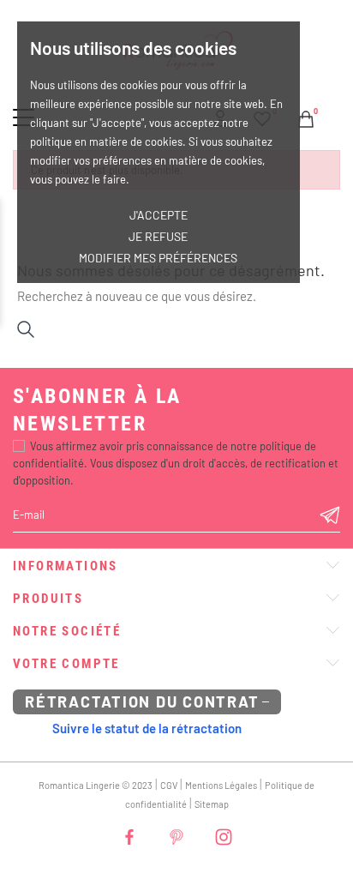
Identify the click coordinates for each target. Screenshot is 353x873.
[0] (306, 116)
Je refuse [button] (158, 236)
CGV (168, 785)
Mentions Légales (221, 785)
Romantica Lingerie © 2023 (96, 785)
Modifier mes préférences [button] (158, 257)
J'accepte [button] (158, 215)
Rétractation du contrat (142, 701)
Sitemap (211, 804)
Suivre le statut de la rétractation (147, 728)
